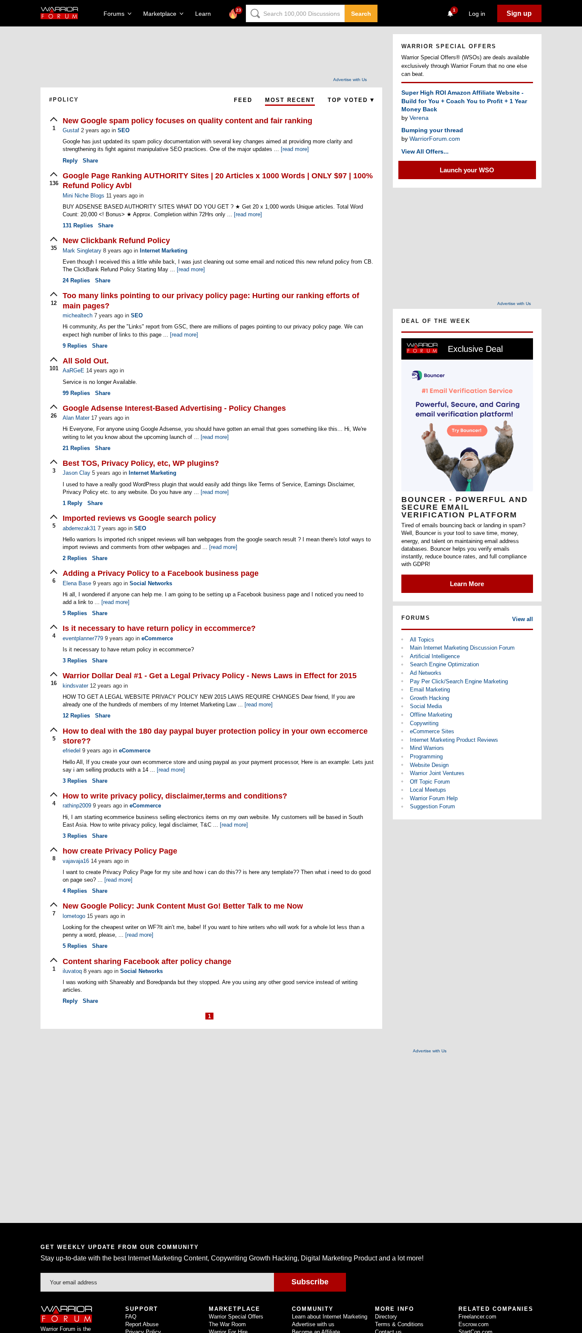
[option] (467, 465)
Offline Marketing (431, 715)
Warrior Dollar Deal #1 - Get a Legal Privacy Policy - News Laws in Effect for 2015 (210, 675)
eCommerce (157, 638)
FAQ (130, 1316)
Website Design (429, 765)
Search (361, 13)
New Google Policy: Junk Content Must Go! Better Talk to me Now (183, 906)
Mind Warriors (427, 748)
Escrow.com (473, 1324)
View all (522, 619)
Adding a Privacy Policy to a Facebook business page (161, 573)
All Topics (422, 639)
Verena (419, 117)
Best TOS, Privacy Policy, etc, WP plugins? (141, 463)
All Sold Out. (86, 361)
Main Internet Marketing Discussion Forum (462, 648)
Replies (78, 225)
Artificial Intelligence (435, 656)
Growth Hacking (429, 698)
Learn (205, 13)
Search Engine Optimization (444, 664)
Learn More (467, 583)
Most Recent (290, 100)
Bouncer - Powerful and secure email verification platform (464, 507)
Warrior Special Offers (236, 1316)
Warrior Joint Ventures (437, 773)
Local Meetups (428, 790)
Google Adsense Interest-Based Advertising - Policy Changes (174, 408)
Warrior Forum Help (434, 798)
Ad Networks (425, 673)
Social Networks (151, 583)
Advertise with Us (350, 79)
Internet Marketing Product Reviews (454, 740)
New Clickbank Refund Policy (116, 240)
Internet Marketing (163, 250)
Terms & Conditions (399, 1324)
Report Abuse (141, 1324)
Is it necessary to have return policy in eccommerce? (159, 628)
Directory (386, 1316)
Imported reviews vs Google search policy (139, 518)
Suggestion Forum (432, 806)
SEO (124, 130)
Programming (426, 756)
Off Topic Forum (430, 781)
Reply (70, 160)
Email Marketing (430, 689)
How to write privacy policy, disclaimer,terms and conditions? (175, 796)
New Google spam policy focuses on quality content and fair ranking (187, 120)
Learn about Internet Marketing (329, 1316)
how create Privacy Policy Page (120, 851)
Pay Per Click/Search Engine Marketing (459, 681)
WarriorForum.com (434, 138)
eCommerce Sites (432, 731)
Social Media (426, 706)
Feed (243, 100)
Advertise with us (313, 1324)
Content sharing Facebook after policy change (147, 961)
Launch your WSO (467, 170)
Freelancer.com (477, 1316)
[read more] (295, 149)
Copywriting (424, 723)
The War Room (227, 1324)
